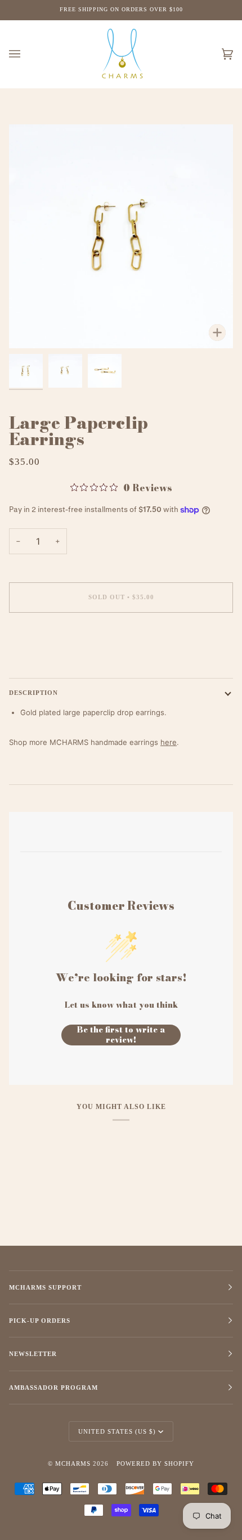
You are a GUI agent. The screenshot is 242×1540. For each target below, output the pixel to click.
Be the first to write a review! (121, 1035)
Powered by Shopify (155, 1463)
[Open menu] (26, 54)
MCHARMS (73, 1463)
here (168, 742)
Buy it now (121, 644)
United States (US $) (117, 1431)
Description (33, 692)
